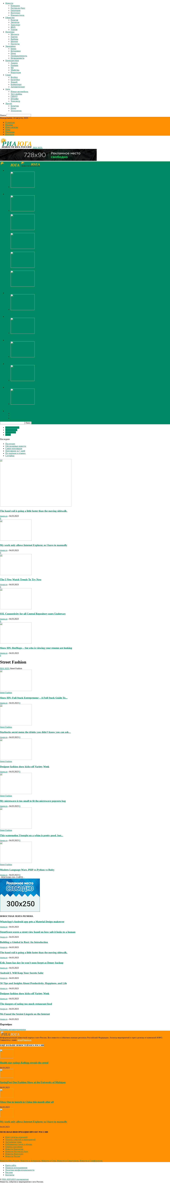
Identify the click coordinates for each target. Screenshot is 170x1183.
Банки (13, 48)
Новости (9, 3)
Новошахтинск (17, 15)
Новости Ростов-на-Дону (16, 1151)
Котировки (16, 51)
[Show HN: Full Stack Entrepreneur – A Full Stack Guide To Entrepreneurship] (16, 690)
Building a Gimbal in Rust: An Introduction (24, 942)
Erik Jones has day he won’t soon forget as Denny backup (31, 962)
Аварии (14, 63)
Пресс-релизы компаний (16, 1137)
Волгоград (15, 13)
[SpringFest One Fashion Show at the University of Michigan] (23, 267)
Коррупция (16, 72)
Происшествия (12, 60)
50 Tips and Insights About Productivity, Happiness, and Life (33, 983)
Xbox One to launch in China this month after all (27, 1102)
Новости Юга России (9, 1161)
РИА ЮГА (5, 668)
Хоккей (14, 82)
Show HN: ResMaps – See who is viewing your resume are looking (36, 648)
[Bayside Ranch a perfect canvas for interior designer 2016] (23, 210)
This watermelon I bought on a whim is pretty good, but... (31, 835)
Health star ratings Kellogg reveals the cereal (24, 1062)
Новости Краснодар (14, 1149)
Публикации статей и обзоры (18, 1144)
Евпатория (15, 10)
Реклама (9, 125)
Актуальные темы (13, 1142)
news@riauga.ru (24, 1040)
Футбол (14, 77)
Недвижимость (17, 58)
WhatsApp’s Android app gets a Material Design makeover (32, 921)
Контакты (9, 134)
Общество (9, 17)
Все (12, 192)
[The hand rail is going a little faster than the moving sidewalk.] (35, 506)
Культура (15, 106)
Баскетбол (15, 79)
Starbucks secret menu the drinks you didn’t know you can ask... (35, 732)
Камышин (15, 6)
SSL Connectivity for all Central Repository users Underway (33, 613)
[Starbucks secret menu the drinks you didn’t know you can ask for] (16, 725)
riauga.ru (3, 516)
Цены (13, 53)
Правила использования (16, 1168)
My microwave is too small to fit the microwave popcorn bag (33, 801)
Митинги (15, 34)
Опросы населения (13, 1147)
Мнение (14, 41)
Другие (8, 103)
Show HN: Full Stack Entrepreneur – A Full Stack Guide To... (33, 697)
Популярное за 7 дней (15, 451)
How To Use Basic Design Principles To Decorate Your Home (37, 232)
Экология (15, 22)
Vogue (8, 435)
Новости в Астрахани (30, 1161)
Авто (7, 89)
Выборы (14, 39)
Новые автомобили (19, 91)
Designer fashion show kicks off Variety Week (24, 766)
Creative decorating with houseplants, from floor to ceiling (35, 250)
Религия (14, 20)
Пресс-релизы (11, 127)
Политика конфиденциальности (19, 1170)
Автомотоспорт (18, 87)
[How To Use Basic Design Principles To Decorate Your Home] (23, 229)
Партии (14, 37)
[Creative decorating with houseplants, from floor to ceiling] (23, 248)
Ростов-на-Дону (18, 8)
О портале (10, 122)
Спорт (8, 75)
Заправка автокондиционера (13, 1029)
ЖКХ (13, 27)
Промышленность (19, 56)
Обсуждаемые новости (15, 446)
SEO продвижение (20, 1179)
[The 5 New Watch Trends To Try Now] (16, 574)
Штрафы (14, 99)
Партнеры (9, 132)
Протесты (15, 44)
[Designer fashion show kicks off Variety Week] (16, 759)
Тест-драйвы (16, 94)
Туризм (14, 29)
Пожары (14, 65)
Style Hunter (10, 432)
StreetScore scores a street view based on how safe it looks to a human (37, 932)
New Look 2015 (12, 427)
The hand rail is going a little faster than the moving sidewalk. (33, 511)
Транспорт (15, 25)
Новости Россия (12, 1156)
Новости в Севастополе (68, 1161)
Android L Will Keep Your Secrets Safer (21, 973)
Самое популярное (13, 448)
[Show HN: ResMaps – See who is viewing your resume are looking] (16, 643)
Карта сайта (10, 1165)
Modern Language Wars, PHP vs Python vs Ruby (27, 869)
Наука (13, 108)
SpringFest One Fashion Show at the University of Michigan (36, 269)
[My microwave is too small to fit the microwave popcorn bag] (16, 793)
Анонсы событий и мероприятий (20, 1139)
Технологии (16, 111)
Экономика (10, 46)
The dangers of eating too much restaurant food (26, 1003)
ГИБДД (14, 96)
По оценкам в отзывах (15, 453)
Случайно (9, 456)
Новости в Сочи (48, 1161)
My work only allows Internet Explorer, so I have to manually (36, 189)
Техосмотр (15, 101)
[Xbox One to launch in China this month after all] (6, 1097)
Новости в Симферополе (91, 1161)
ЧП (12, 68)
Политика (9, 32)
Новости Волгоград (14, 1154)
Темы (7, 129)
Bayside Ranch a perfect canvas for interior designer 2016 (35, 213)
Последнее (10, 444)
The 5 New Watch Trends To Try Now (20, 579)
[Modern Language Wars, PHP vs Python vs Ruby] (16, 862)
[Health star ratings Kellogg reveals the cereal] (6, 1057)
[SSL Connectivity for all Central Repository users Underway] (16, 608)
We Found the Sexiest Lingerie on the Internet (25, 1014)
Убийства (15, 70)
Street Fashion (11, 430)
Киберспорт (16, 84)
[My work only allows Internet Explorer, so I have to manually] (23, 187)
